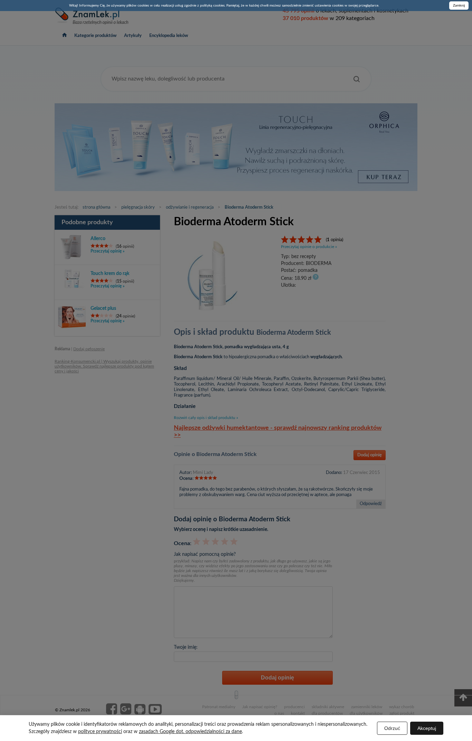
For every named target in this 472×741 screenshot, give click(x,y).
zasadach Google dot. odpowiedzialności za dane (190, 731)
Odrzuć (392, 728)
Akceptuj (426, 728)
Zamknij (459, 5)
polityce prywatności (100, 731)
